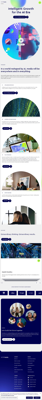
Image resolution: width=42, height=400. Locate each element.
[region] (21, 396)
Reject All (37, 397)
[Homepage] (6, 357)
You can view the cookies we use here (7, 395)
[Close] (40, 393)
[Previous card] (36, 283)
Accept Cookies (29, 397)
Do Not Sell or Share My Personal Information (9, 397)
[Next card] (39, 283)
